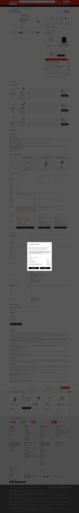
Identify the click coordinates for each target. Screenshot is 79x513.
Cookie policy (37, 257)
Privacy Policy (30, 257)
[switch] (48, 261)
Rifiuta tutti (34, 268)
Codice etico (33, 257)
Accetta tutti (45, 268)
